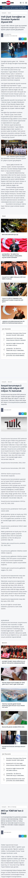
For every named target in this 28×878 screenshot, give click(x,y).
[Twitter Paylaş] (22, 39)
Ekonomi (10, 382)
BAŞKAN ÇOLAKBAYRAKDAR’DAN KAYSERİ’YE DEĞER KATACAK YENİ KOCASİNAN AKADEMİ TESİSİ (14, 7)
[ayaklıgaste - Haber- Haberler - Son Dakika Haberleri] (8, 2)
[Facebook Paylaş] (20, 39)
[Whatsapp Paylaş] (25, 39)
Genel (9, 13)
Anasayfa (4, 13)
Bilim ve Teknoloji (12, 807)
